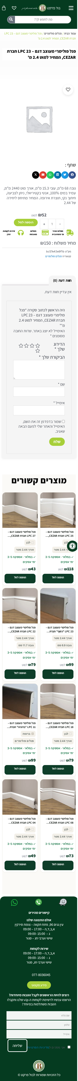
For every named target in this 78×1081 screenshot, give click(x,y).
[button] (72, 175)
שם (61, 384)
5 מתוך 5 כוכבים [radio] (37, 350)
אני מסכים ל (46, 1047)
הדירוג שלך (59, 346)
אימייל (59, 403)
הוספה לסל (25, 222)
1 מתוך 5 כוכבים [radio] (37, 345)
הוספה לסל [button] (58, 577)
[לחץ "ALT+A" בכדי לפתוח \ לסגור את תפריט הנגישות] (72, 546)
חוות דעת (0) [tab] (62, 280)
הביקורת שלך (52, 357)
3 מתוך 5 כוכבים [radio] (26, 345)
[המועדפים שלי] (14, 8)
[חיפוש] (11, 19)
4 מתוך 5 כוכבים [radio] (21, 345)
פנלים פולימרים (53, 33)
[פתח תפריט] (71, 8)
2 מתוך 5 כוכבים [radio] (32, 345)
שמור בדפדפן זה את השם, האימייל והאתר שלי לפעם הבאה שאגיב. (41, 426)
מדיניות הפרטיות (38, 1047)
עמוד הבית (70, 33)
